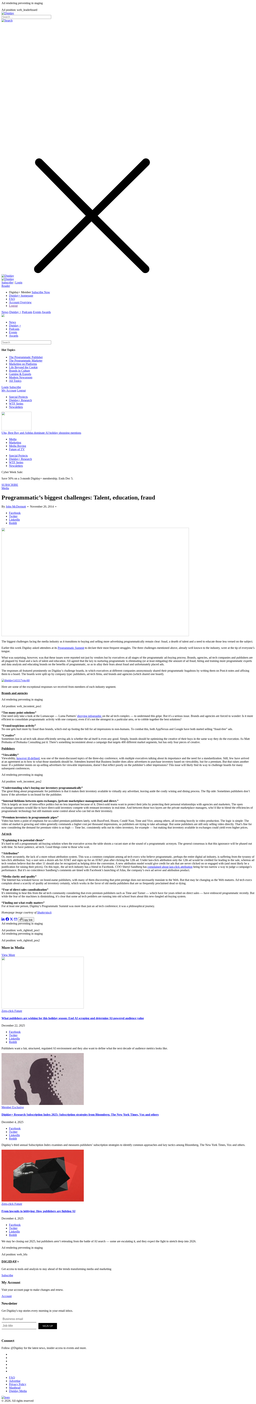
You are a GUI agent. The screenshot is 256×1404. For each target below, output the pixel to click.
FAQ (12, 299)
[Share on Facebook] (7, 919)
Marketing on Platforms (23, 364)
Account (6, 1296)
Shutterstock (44, 912)
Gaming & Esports (20, 374)
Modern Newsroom (20, 377)
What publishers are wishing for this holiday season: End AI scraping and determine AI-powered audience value (72, 1018)
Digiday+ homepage (21, 295)
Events (37, 312)
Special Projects (18, 396)
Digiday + (15, 312)
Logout (13, 305)
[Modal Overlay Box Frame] (29, 1325)
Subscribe (7, 282)
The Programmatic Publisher (26, 357)
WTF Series (16, 403)
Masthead (14, 1387)
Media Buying (17, 445)
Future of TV (17, 449)
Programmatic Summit (71, 647)
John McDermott (16, 506)
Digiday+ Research (20, 400)
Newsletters (16, 407)
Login (18, 282)
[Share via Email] (15, 919)
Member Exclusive (12, 1107)
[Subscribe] (7, 279)
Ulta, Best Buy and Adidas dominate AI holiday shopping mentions (41, 432)
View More (8, 955)
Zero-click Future (11, 1010)
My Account (8, 390)
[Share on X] (11, 919)
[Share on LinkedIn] (3, 919)
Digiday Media (18, 1391)
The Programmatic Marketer (25, 360)
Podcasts (27, 312)
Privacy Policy (17, 1384)
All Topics (15, 380)
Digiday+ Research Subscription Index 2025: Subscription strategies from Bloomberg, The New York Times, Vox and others (80, 1114)
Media (12, 439)
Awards (46, 312)
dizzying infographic (89, 716)
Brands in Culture (19, 370)
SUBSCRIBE (9, 484)
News (4, 312)
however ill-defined (28, 758)
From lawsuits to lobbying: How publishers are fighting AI (38, 1211)
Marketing (15, 442)
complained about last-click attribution (169, 866)
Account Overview (20, 302)
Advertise (14, 1380)
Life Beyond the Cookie (23, 367)
